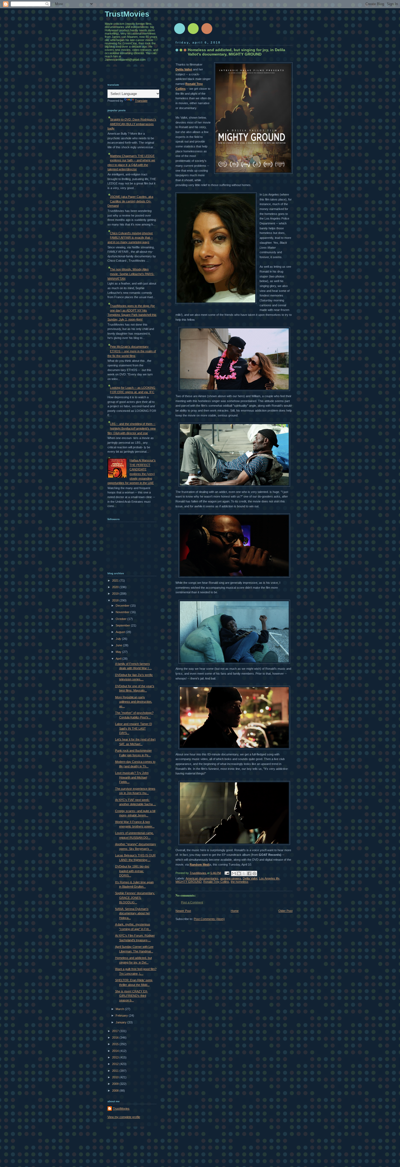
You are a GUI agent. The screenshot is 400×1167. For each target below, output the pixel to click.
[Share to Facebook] (249, 873)
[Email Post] (226, 872)
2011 (115, 1070)
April (119, 658)
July (119, 638)
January (121, 1022)
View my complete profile (123, 1117)
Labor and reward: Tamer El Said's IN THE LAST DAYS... (133, 728)
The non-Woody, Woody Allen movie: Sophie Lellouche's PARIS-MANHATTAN (130, 274)
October (121, 618)
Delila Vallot (184, 69)
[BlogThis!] (239, 873)
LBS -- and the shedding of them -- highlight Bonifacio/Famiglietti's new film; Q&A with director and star (131, 428)
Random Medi (200, 864)
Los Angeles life (269, 878)
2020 (115, 587)
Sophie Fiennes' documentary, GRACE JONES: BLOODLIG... (135, 897)
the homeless (239, 881)
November (123, 612)
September (123, 625)
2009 (115, 1083)
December (123, 605)
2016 (115, 1037)
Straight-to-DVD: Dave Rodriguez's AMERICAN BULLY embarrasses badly (131, 124)
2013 (115, 1057)
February (122, 1015)
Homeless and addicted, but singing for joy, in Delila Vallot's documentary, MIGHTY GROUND (236, 52)
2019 (115, 593)
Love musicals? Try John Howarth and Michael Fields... (132, 777)
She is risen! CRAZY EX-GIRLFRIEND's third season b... (131, 996)
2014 (115, 1050)
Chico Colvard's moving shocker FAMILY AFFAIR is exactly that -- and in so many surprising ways (130, 237)
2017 (115, 1031)
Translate (141, 100)
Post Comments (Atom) (209, 919)
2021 (115, 580)
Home (235, 910)
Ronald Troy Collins (216, 881)
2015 (115, 1044)
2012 (115, 1064)
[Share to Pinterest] (254, 873)
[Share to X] (244, 873)
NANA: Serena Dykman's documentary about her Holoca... (132, 913)
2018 (115, 600)
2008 (115, 1090)
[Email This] (233, 873)
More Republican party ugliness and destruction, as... (133, 702)
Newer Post (183, 910)
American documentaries (202, 878)
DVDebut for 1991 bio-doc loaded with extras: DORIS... (132, 871)
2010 (115, 1077)
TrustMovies (198, 872)
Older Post (285, 910)
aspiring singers (230, 878)
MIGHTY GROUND (189, 881)
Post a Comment (192, 902)
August (121, 632)
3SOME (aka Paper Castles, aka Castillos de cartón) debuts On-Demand (130, 201)
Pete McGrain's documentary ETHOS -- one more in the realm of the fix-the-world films (131, 351)
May (119, 651)
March (120, 1009)
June (119, 645)
